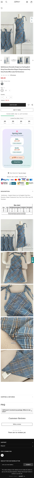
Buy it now (17, 110)
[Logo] (17, 2)
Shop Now (17, 162)
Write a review (17, 424)
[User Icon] (27, 2)
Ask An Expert (22, 173)
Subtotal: (3, 100)
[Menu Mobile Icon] (2, 2)
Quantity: (3, 94)
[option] (17, 33)
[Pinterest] (2, 455)
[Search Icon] (6, 2)
